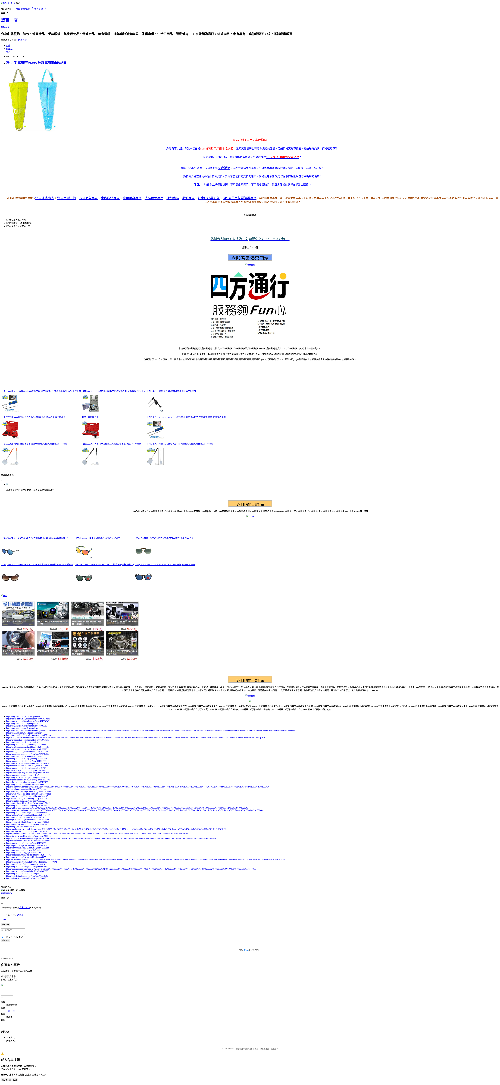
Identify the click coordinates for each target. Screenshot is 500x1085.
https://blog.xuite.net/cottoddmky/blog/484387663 (26, 805)
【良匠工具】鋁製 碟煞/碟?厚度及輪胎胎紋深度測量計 (171, 391)
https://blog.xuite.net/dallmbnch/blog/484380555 (26, 761)
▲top (3, 919)
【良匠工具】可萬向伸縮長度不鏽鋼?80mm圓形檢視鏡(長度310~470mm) (34, 444)
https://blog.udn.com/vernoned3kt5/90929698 (25, 784)
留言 (28, 907)
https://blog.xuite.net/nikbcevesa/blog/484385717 (26, 873)
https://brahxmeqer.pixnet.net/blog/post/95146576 (26, 770)
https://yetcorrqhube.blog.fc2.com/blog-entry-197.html (28, 791)
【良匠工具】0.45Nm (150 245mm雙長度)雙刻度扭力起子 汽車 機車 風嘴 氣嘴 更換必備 (41, 391)
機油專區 (188, 198)
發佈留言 (5, 940)
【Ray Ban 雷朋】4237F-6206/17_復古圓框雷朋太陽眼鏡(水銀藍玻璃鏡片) (34, 538)
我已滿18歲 (6, 1080)
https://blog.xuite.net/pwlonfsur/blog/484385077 (26, 857)
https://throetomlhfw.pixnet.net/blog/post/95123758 (27, 782)
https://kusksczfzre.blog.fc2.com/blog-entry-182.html (28, 719)
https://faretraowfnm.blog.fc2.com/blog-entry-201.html (28, 836)
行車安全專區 (88, 198)
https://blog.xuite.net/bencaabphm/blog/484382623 (27, 871)
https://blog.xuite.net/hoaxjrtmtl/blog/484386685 (26, 744)
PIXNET (230, 1049)
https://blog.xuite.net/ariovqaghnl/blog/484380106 (26, 759)
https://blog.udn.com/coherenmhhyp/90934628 (25, 864)
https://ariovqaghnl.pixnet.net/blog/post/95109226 (26, 749)
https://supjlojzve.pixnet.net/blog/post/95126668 (26, 789)
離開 (15, 1080)
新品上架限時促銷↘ (91, 417)
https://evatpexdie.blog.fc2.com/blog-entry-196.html (27, 822)
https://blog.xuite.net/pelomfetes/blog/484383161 (26, 768)
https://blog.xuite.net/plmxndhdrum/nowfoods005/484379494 (31, 862)
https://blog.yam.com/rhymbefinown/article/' (24, 756)
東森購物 (224, 168)
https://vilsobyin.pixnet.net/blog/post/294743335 (26, 878)
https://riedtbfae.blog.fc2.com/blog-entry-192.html (26, 798)
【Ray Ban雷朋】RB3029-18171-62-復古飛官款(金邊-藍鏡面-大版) (164, 538)
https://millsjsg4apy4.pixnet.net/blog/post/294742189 (28, 815)
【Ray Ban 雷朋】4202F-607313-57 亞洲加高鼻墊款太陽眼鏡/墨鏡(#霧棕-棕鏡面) (37, 564)
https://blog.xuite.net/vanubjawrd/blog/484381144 (26, 777)
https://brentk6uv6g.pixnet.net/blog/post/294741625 (27, 747)
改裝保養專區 (154, 198)
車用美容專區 (132, 198)
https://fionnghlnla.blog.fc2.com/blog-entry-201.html (27, 848)
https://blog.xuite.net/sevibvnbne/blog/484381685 (26, 726)
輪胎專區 (173, 198)
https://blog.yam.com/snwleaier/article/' (22, 728)
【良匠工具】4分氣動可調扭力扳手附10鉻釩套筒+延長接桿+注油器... (113, 391)
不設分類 (22, 40)
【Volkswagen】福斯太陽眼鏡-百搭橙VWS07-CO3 (97, 538)
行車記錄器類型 (209, 198)
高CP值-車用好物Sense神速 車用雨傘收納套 (36, 63)
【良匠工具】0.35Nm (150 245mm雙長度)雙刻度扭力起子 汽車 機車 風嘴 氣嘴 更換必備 (186, 417)
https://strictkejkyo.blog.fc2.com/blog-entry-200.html (27, 773)
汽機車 (20, 915)
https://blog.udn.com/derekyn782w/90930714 (25, 817)
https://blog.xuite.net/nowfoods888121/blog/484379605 (29, 763)
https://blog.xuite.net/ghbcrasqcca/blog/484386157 (27, 796)
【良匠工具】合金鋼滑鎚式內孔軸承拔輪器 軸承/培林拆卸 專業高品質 (33, 417)
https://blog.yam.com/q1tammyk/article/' (22, 742)
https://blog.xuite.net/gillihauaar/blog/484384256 (26, 843)
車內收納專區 (110, 198)
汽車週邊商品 (44, 198)
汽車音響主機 (66, 198)
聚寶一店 (9, 20)
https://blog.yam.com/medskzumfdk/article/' (24, 733)
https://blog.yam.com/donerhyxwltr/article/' (23, 850)
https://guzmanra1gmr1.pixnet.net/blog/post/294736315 (29, 855)
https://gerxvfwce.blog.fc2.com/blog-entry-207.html (27, 820)
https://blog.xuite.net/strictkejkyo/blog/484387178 (26, 812)
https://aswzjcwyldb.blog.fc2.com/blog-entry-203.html (28, 794)
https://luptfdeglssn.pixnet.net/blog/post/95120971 (26, 845)
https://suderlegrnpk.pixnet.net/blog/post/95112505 (27, 876)
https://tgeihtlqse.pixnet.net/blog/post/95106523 (25, 801)
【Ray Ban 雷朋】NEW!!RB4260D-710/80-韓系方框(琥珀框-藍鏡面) (165, 564)
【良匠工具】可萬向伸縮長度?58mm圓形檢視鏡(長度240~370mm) (112, 444)
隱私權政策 (264, 1049)
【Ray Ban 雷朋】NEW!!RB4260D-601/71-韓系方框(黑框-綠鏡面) (104, 564)
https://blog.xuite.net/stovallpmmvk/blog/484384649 (27, 721)
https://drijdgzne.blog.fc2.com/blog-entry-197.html (27, 751)
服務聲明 (274, 1049)
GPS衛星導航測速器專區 (240, 198)
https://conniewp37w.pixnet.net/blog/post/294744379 (28, 841)
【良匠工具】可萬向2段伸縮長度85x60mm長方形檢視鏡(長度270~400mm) (179, 444)
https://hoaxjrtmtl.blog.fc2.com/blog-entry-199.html (27, 766)
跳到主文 (5, 27)
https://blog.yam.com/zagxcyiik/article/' (22, 827)
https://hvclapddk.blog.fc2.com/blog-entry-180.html (27, 740)
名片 (8, 52)
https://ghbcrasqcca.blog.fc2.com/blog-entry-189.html (28, 780)
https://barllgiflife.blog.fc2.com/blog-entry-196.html (27, 824)
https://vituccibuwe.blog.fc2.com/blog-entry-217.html (28, 803)
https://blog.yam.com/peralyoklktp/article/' (23, 716)
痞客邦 (22, 907)
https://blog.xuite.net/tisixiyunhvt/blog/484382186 (26, 866)
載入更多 (5, 924)
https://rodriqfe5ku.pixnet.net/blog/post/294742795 (27, 831)
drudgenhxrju (6, 893)
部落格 (9, 49)
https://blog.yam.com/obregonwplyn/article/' (24, 723)
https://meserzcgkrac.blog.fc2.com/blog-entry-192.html (28, 735)
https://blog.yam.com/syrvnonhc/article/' (22, 775)
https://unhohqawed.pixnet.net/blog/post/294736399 (27, 754)
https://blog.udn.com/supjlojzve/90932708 (23, 852)
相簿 (8, 45)
